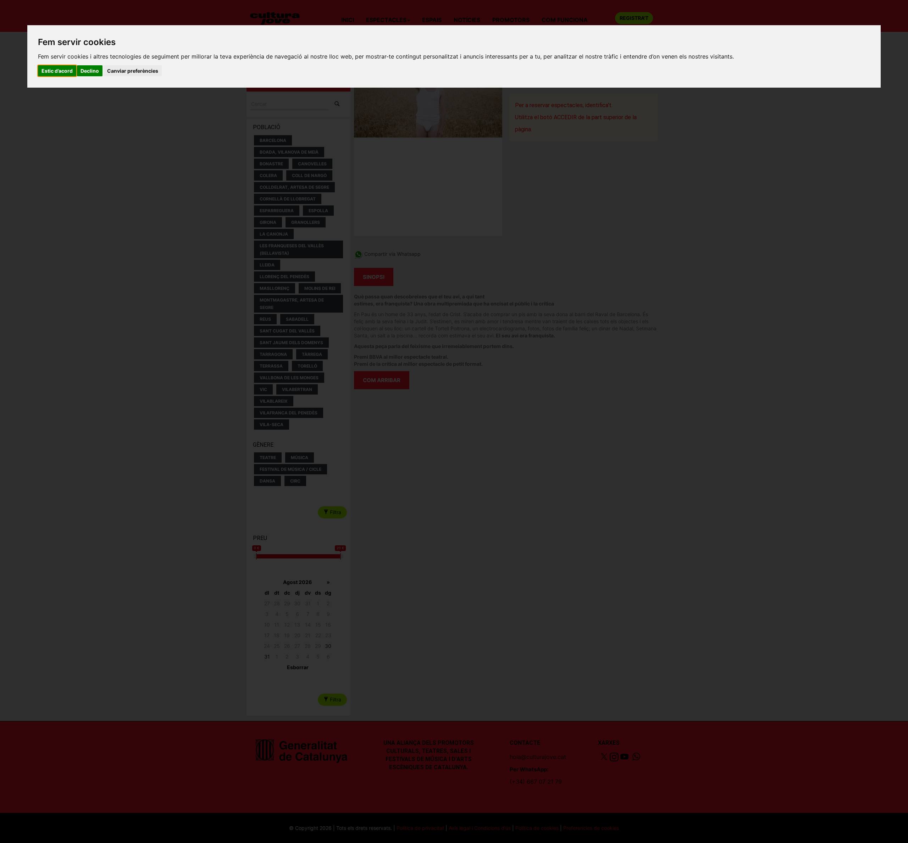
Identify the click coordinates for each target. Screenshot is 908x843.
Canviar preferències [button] (132, 71)
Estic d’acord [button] (57, 71)
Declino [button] (90, 71)
